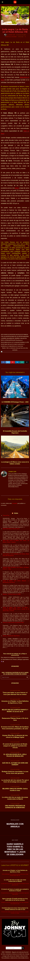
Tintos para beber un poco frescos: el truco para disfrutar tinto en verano (15, 693)
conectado (14, 503)
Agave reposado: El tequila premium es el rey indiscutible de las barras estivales (15, 899)
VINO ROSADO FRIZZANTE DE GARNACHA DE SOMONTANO (15, 807)
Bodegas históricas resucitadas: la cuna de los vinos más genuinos (15, 772)
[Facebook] (3, 362)
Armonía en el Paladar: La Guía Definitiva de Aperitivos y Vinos (15, 702)
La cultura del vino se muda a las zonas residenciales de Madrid (15, 798)
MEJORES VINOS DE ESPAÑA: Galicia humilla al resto (15, 789)
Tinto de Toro (6, 515)
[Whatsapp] (22, 362)
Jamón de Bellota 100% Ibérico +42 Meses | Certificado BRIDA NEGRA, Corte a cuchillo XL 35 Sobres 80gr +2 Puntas (16, 609)
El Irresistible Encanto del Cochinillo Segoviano (15, 432)
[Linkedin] (17, 362)
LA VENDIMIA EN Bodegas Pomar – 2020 (15, 402)
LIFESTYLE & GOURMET (11, 36)
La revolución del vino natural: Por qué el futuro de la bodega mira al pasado (15, 781)
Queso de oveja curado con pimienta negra (13, 622)
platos (17, 188)
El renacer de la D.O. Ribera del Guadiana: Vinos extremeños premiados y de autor (15, 728)
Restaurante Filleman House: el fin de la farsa (15, 719)
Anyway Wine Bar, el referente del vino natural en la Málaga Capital (15, 736)
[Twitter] (8, 362)
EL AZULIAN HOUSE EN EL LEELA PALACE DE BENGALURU (15, 755)
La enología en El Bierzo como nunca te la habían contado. (15, 463)
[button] (27, 677)
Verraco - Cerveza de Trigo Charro (11, 635)
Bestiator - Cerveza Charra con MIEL (12, 594)
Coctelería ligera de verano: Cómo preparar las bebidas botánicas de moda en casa (15, 908)
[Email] (26, 362)
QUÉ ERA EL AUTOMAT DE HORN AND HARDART (15, 764)
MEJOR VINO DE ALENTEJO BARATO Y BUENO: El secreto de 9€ (15, 710)
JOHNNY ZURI (11, 34)
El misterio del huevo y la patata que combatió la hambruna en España (15, 890)
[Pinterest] (12, 362)
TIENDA (16, 513)
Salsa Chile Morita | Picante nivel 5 (11, 528)
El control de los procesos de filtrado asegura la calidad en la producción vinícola (15, 746)
